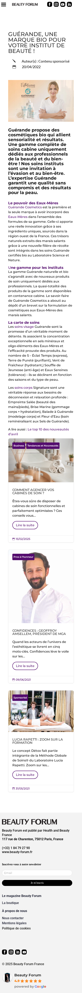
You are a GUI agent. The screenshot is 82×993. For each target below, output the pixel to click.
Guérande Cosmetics (25, 207)
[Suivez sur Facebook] (49, 4)
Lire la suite (25, 525)
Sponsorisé (20, 697)
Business (19, 445)
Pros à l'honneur (23, 556)
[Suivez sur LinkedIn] (69, 4)
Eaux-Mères (17, 217)
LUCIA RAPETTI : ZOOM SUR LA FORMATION (41, 741)
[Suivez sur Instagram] (56, 4)
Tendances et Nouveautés (42, 445)
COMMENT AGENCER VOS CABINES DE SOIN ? (41, 490)
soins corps (23, 388)
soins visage (24, 327)
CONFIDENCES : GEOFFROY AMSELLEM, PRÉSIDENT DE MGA (41, 616)
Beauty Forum (27, 975)
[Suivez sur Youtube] (62, 4)
